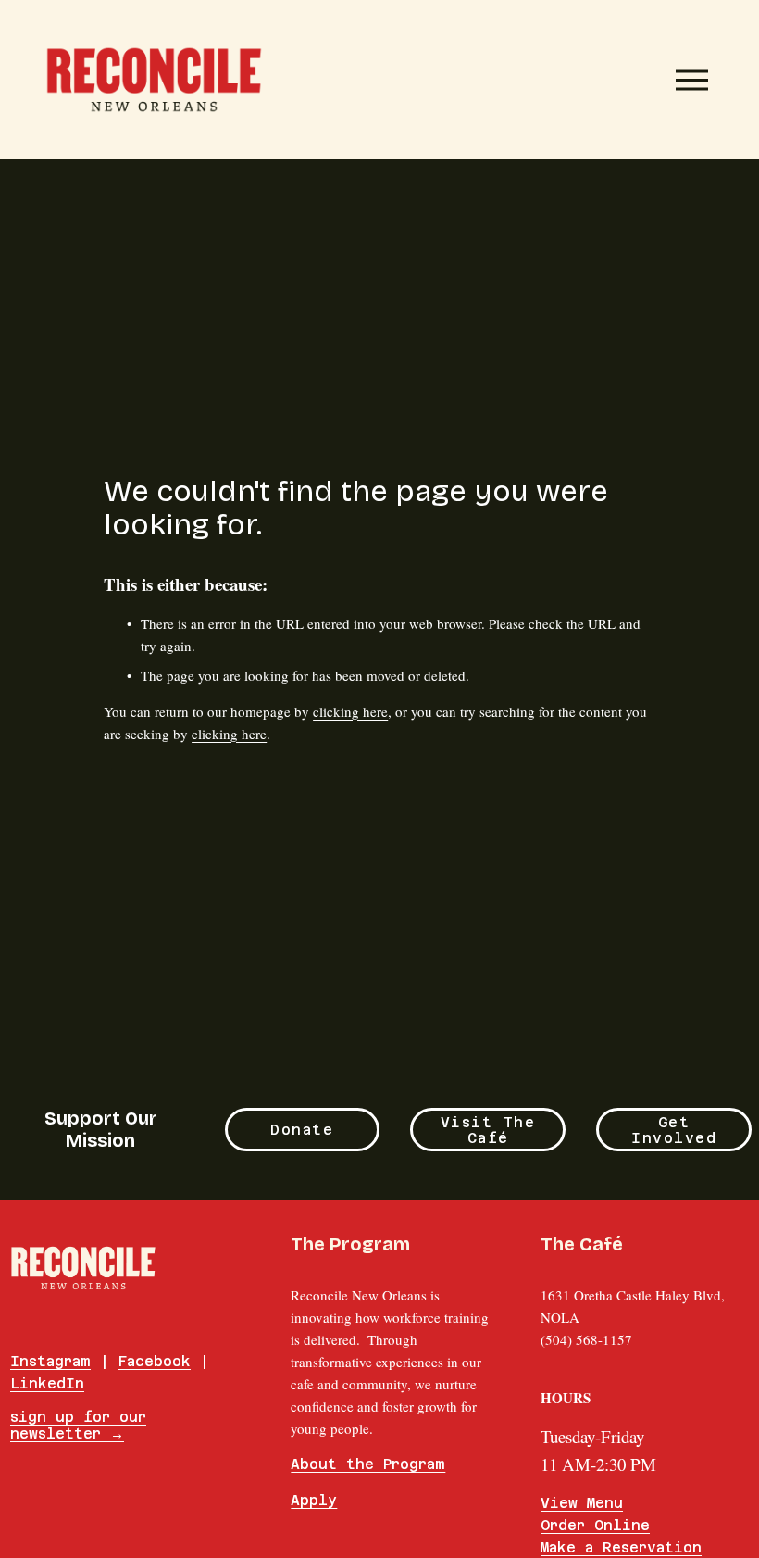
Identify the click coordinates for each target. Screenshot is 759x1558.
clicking (350, 711)
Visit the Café (488, 1130)
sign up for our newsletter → (78, 1425)
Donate (301, 1129)
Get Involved (673, 1130)
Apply (314, 1500)
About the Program (368, 1464)
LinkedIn (47, 1383)
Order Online (595, 1525)
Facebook (154, 1361)
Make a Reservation (621, 1547)
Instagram (50, 1361)
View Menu (582, 1503)
